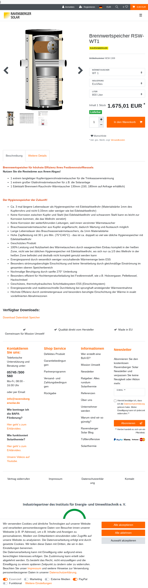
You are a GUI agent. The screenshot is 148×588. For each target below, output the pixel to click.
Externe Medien (60, 579)
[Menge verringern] (101, 125)
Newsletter (87, 371)
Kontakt (129, 478)
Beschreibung (14, 155)
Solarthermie (89, 445)
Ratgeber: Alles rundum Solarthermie (90, 382)
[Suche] (117, 7)
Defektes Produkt (54, 353)
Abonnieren (128, 423)
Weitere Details (37, 155)
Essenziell (15, 579)
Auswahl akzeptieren (123, 540)
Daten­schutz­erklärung (63, 572)
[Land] (100, 7)
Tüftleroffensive (90, 439)
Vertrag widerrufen (18, 478)
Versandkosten (117, 140)
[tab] (14, 155)
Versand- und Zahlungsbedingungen (55, 382)
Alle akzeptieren (123, 524)
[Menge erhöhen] (101, 119)
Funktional (15, 583)
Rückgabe (50, 393)
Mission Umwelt (90, 364)
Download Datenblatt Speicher (21, 317)
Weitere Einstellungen (38, 583)
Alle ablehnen (123, 532)
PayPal (83, 579)
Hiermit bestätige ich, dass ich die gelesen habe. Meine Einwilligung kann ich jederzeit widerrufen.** (131, 407)
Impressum (55, 478)
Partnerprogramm (55, 371)
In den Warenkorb (125, 122)
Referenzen (88, 393)
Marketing (36, 579)
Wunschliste (99, 136)
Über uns (86, 399)
